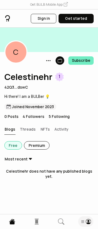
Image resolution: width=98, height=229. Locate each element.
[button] (49, 4)
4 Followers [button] (33, 116)
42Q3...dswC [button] (16, 87)
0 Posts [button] (11, 116)
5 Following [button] (59, 116)
